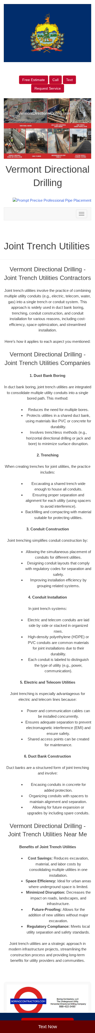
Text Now (47, 1026)
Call (55, 80)
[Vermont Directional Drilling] (47, 1001)
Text (69, 80)
